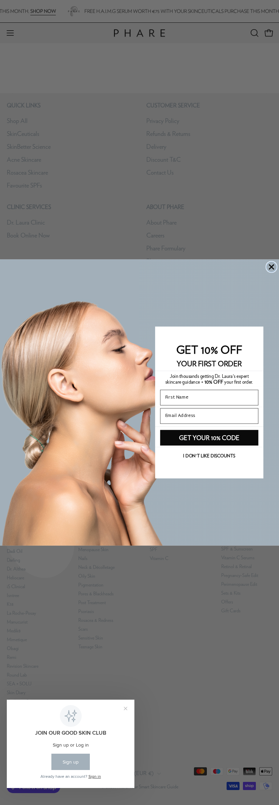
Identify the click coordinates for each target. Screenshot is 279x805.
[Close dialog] (271, 267)
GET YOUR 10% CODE (209, 437)
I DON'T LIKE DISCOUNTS (209, 456)
